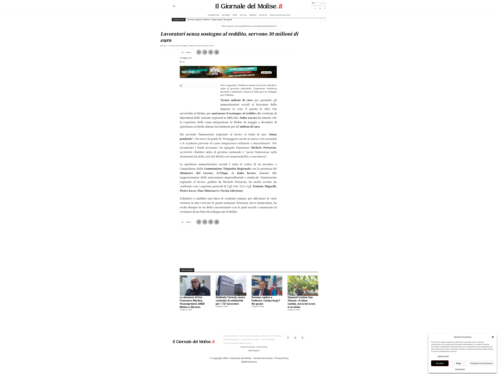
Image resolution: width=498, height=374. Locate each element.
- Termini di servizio (262, 358)
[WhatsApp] (216, 52)
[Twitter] (324, 8)
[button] (493, 337)
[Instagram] (320, 8)
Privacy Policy (261, 347)
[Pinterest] (210, 52)
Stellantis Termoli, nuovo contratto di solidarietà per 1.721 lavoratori (230, 300)
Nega (458, 363)
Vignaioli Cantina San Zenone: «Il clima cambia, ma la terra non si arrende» (219, 19)
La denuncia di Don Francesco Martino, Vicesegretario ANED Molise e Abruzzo (192, 302)
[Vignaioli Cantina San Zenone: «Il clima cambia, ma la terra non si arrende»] (303, 286)
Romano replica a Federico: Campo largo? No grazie (266, 300)
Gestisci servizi (443, 356)
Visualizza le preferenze (481, 363)
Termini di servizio (248, 347)
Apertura (163, 46)
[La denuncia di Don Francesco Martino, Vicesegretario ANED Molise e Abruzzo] (195, 286)
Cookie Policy (460, 369)
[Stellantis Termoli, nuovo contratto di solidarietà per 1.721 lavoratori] (231, 286)
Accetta (440, 363)
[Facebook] (315, 8)
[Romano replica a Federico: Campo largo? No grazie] (267, 286)
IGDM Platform (254, 350)
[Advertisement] (249, 245)
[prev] (320, 19)
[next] (324, 19)
